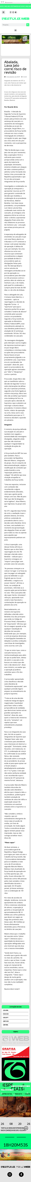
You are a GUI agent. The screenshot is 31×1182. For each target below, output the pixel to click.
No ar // (7, 6)
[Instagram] (13, 12)
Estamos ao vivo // (17, 6)
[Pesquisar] (27, 24)
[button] (15, 30)
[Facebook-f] (10, 12)
